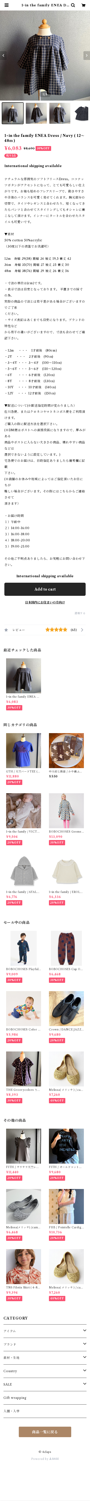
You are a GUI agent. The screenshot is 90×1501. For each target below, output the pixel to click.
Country (10, 1371)
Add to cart (45, 589)
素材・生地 (11, 1358)
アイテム (9, 1331)
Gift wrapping (14, 1398)
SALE (7, 1384)
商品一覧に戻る (45, 1432)
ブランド (9, 1344)
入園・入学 (11, 1411)
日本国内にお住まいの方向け (45, 602)
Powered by (40, 1459)
